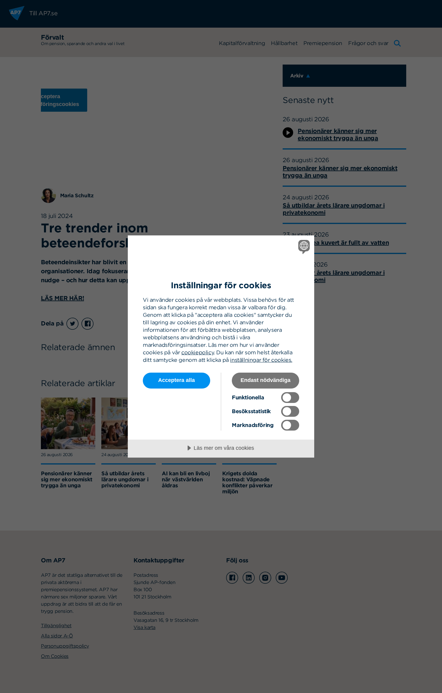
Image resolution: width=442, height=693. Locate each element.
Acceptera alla (176, 380)
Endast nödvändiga (265, 380)
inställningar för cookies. (261, 360)
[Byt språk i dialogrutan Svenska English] (303, 246)
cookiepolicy (197, 352)
